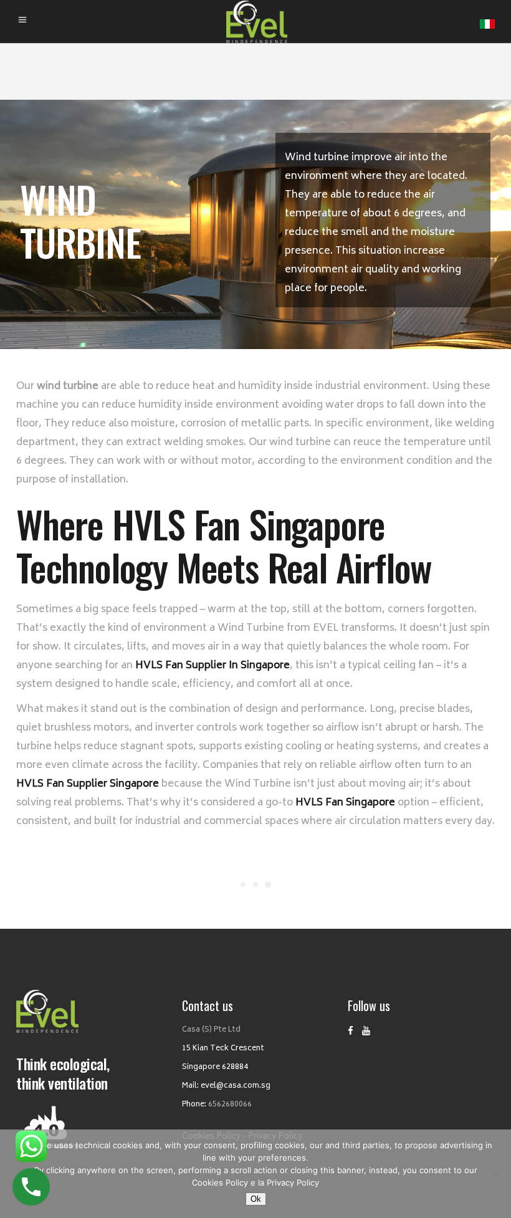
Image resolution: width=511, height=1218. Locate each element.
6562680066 (230, 1104)
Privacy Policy (293, 1182)
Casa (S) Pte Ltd (211, 1030)
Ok (256, 1199)
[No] (495, 1174)
